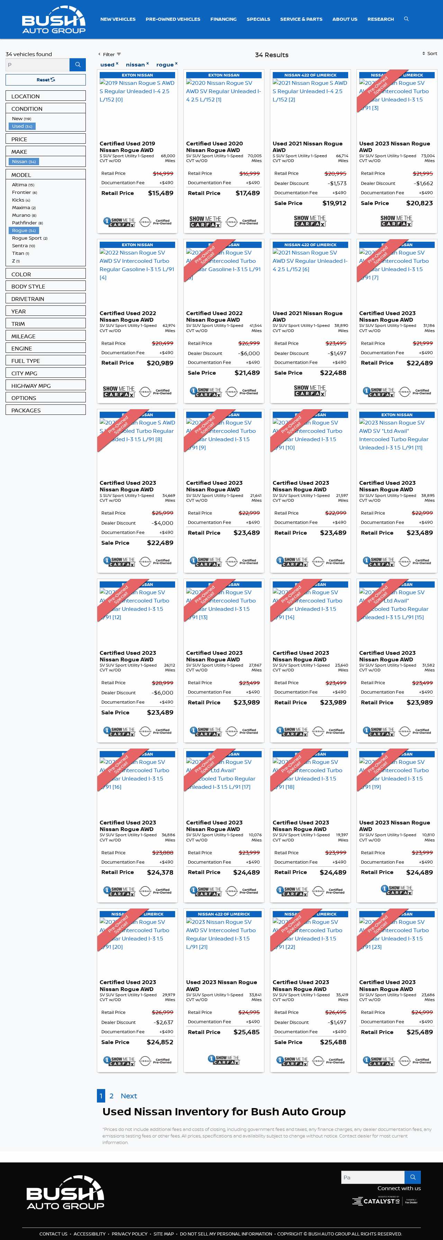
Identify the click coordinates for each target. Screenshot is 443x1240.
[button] (118, 19)
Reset (44, 80)
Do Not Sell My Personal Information (226, 1234)
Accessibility (90, 1234)
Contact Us (54, 1234)
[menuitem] (47, 118)
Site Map (164, 1234)
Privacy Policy (130, 1234)
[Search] (78, 64)
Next (129, 1096)
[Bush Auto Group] (53, 19)
